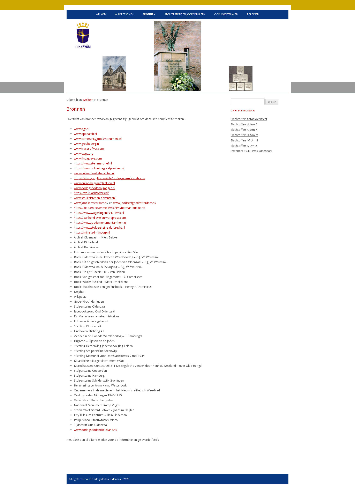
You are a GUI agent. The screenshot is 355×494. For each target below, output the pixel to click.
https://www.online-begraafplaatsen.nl (99, 168)
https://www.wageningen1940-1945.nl (99, 213)
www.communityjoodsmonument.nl (98, 139)
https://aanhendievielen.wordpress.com (100, 218)
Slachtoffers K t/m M (244, 135)
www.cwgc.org (83, 153)
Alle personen (124, 14)
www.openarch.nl (85, 134)
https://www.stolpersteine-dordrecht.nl (99, 227)
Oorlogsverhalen (226, 14)
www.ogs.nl (81, 129)
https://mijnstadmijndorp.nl (92, 232)
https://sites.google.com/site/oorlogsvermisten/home (109, 178)
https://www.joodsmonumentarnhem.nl (100, 222)
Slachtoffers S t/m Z (244, 146)
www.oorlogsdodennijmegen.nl (94, 188)
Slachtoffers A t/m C (244, 124)
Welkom (101, 14)
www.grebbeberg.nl (86, 144)
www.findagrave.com (88, 158)
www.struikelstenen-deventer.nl (94, 198)
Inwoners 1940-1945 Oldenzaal (251, 151)
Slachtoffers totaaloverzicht (249, 119)
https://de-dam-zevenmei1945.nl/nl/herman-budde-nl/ (109, 208)
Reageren (253, 14)
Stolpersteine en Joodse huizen (185, 14)
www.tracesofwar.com (89, 148)
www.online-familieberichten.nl (94, 173)
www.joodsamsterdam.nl (90, 203)
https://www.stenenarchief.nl (93, 163)
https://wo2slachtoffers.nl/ (91, 193)
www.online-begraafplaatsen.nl (94, 183)
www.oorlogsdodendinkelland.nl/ (95, 430)
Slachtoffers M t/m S (244, 140)
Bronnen (149, 14)
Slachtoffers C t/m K (244, 130)
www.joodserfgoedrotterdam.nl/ (134, 203)
